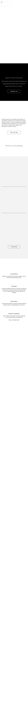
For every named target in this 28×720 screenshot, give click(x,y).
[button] (26, 4)
